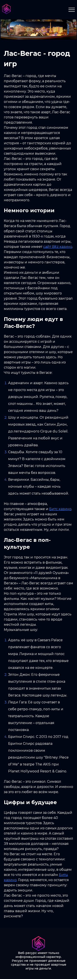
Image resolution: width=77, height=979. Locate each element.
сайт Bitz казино (57, 247)
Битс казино (60, 509)
